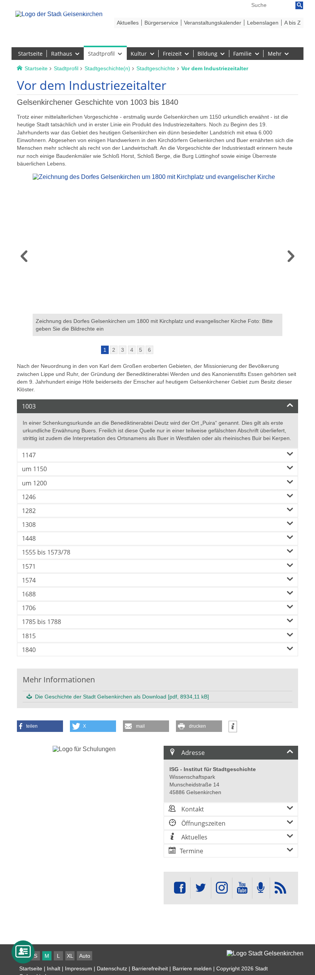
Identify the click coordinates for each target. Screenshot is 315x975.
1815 (29, 636)
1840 (29, 650)
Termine (191, 851)
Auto (84, 956)
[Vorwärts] (291, 259)
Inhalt (53, 968)
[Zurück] (24, 259)
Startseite (30, 968)
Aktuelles (193, 837)
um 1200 (34, 483)
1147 (29, 455)
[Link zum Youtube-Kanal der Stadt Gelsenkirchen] (242, 888)
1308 (29, 524)
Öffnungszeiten (202, 823)
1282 (29, 511)
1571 (29, 566)
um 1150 (34, 469)
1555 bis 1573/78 (46, 552)
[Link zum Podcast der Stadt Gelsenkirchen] (260, 888)
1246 (29, 497)
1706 (29, 608)
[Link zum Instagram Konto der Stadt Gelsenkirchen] (221, 888)
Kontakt (192, 809)
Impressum (78, 968)
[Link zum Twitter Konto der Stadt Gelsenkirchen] (201, 888)
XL (70, 956)
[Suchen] (299, 5)
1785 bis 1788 (41, 621)
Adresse (192, 752)
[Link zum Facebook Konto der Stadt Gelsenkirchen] (179, 888)
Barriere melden (192, 968)
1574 (29, 580)
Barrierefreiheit (150, 968)
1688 (29, 594)
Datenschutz (112, 968)
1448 (29, 538)
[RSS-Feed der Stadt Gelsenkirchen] (280, 888)
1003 (29, 406)
